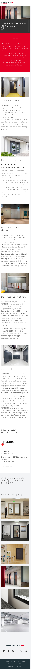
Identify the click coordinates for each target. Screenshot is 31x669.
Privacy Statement (13, 664)
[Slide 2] (15, 96)
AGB (20, 664)
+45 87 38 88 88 (8, 462)
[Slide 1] (12, 96)
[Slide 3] (18, 96)
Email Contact (8, 466)
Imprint (24, 661)
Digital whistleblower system (15, 666)
